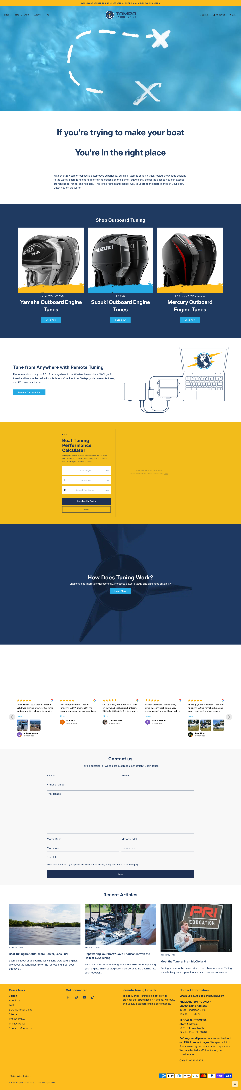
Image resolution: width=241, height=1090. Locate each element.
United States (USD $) (19, 1076)
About (37, 15)
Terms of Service (124, 864)
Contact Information (20, 1028)
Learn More (120, 591)
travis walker (103, 720)
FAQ (48, 15)
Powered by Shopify (46, 1082)
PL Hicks (15, 720)
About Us (14, 1000)
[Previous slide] (12, 717)
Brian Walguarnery (192, 720)
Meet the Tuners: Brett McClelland (183, 961)
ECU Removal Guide (20, 1009)
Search (13, 995)
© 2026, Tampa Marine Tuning (21, 1082)
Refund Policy (17, 1019)
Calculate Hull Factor (86, 501)
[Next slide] (229, 717)
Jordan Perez (61, 720)
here (166, 473)
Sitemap (13, 1014)
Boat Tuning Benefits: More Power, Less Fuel (38, 954)
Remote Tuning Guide (29, 392)
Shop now (51, 320)
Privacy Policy (104, 864)
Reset (86, 509)
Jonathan (144, 733)
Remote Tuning (22, 15)
